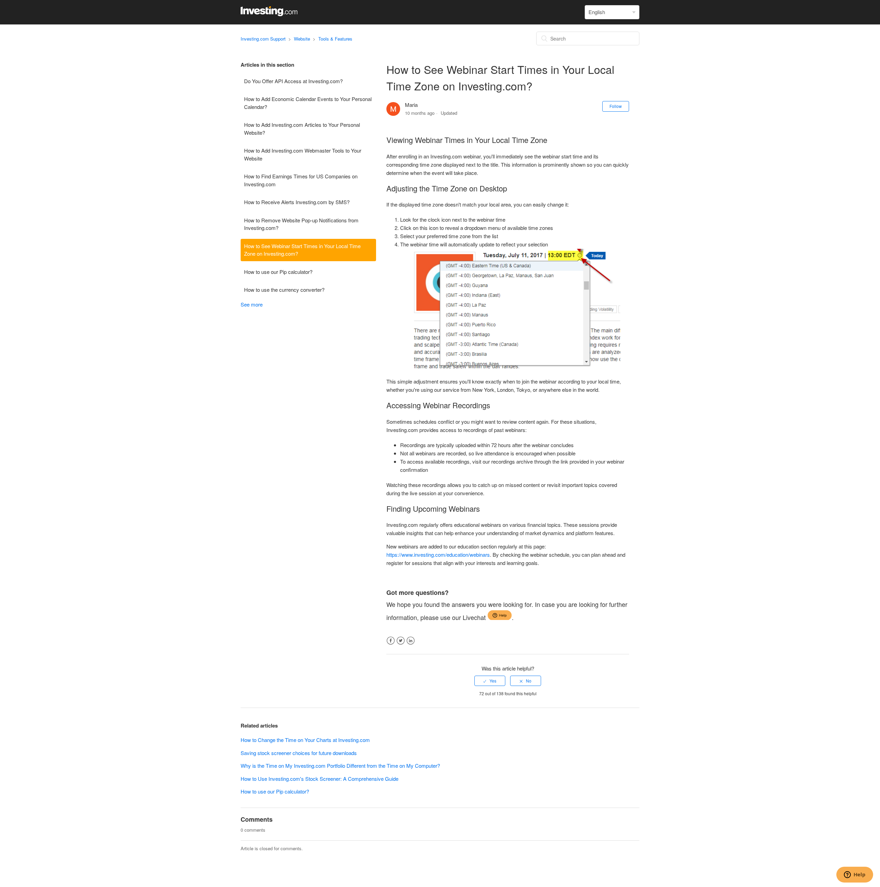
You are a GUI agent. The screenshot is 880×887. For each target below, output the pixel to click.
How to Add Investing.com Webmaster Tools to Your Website (302, 154)
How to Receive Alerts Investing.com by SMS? (297, 202)
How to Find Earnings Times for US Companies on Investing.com (301, 180)
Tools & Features (335, 38)
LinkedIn (410, 640)
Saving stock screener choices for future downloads (299, 752)
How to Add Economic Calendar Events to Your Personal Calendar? (308, 102)
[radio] (489, 681)
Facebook (390, 640)
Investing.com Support (263, 38)
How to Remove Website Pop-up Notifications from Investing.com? (301, 224)
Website (302, 38)
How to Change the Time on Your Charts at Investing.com (305, 739)
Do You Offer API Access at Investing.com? (293, 81)
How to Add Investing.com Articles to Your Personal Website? (302, 128)
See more (252, 304)
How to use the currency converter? (284, 289)
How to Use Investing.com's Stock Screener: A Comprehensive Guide (319, 778)
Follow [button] (615, 106)
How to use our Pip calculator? (278, 271)
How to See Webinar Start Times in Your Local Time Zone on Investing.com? (302, 249)
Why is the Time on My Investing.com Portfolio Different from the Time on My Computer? (340, 765)
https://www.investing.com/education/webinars (438, 554)
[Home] (269, 14)
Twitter (400, 640)
